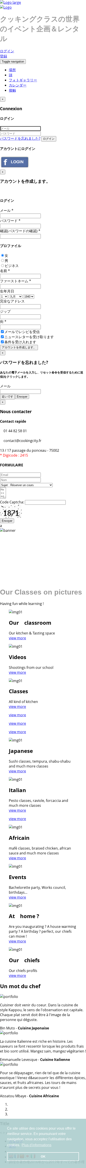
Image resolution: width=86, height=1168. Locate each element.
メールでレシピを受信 (22, 331)
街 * (3, 321)
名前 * (5, 270)
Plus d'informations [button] (36, 1145)
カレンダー (17, 85)
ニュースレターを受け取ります (29, 336)
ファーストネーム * (15, 281)
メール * (6, 210)
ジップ (5, 311)
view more (17, 638)
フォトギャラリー (23, 80)
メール (5, 386)
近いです (7, 396)
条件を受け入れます (20, 342)
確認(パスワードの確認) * (20, 230)
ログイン (7, 51)
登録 (3, 56)
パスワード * (10, 220)
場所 (12, 69)
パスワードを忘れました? (20, 138)
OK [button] (43, 1156)
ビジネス (12, 265)
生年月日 (7, 291)
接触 (12, 90)
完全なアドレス (12, 301)
